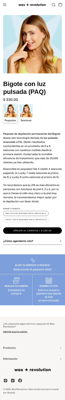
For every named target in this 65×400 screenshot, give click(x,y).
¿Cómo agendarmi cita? (18, 241)
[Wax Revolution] (32, 4)
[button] (53, 5)
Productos (9, 348)
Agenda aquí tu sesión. (15, 331)
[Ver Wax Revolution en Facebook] (20, 380)
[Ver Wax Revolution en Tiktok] (12, 380)
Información (10, 359)
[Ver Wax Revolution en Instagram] (5, 380)
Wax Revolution (19, 389)
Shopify (11, 392)
